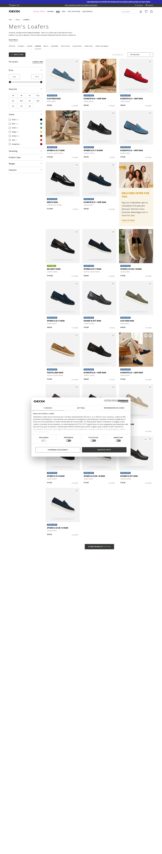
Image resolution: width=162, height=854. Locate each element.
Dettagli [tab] (81, 408)
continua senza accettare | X (116, 400)
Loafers (38, 46)
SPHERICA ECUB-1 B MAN (131, 269)
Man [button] (58, 11)
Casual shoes (77, 46)
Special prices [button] (39, 11)
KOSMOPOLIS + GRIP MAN (95, 98)
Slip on (46, 46)
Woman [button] (50, 11)
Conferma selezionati (58, 450)
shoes (17, 20)
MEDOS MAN (52, 202)
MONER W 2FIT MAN (92, 321)
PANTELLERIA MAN (55, 372)
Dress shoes (65, 46)
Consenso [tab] (48, 408)
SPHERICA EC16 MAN (56, 476)
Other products (99, 547)
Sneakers (21, 46)
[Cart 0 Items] (150, 13)
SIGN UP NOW (128, 220)
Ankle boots (88, 46)
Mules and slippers (102, 46)
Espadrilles (54, 46)
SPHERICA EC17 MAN (56, 150)
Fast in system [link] (74, 11)
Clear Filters (37, 62)
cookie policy (44, 432)
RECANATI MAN (54, 269)
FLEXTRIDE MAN (54, 98)
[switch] (68, 441)
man (10, 20)
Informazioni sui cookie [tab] (114, 408)
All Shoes (12, 46)
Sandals (29, 46)
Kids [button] (63, 11)
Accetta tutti (104, 450)
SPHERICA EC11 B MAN (93, 150)
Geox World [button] (87, 11)
